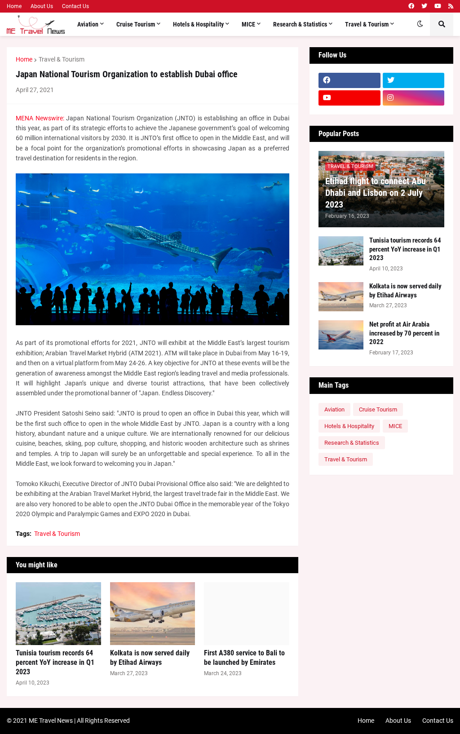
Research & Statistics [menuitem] (300, 24)
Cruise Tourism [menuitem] (135, 24)
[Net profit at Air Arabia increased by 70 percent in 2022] (340, 334)
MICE (395, 426)
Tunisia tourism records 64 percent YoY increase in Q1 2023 (55, 662)
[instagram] (414, 98)
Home (14, 6)
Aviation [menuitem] (87, 24)
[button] (420, 24)
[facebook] (411, 6)
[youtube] (437, 6)
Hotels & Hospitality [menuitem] (198, 24)
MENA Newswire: (40, 118)
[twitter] (424, 6)
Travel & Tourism (61, 59)
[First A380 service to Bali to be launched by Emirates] (246, 613)
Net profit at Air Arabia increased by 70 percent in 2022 (404, 333)
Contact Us (75, 6)
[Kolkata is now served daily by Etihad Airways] (152, 613)
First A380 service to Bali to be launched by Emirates (244, 658)
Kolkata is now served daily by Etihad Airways (150, 658)
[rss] (450, 6)
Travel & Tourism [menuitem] (367, 24)
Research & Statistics (351, 442)
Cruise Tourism (378, 409)
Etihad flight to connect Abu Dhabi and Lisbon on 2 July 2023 (375, 193)
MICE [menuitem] (248, 24)
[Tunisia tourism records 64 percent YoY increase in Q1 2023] (58, 613)
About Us (42, 6)
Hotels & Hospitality (349, 426)
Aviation (334, 409)
